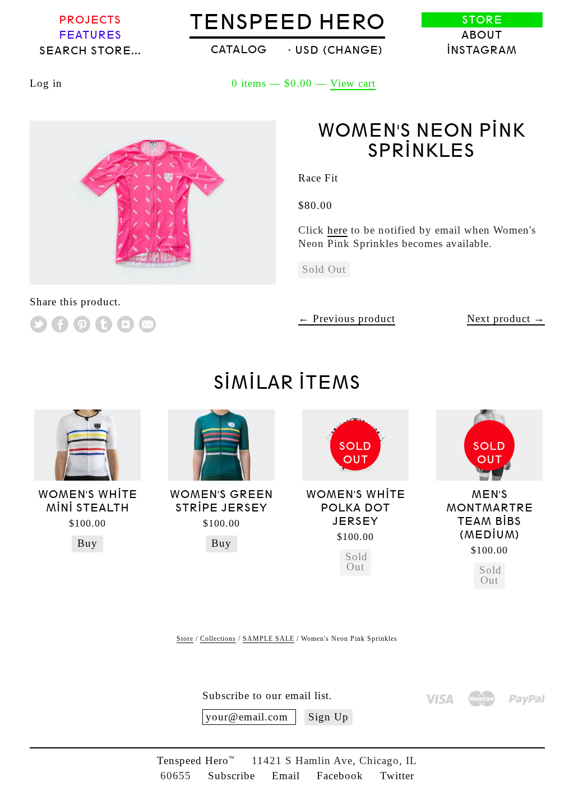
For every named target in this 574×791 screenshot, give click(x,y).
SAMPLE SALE (268, 639)
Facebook (340, 775)
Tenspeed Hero (287, 22)
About (481, 35)
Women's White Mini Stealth (87, 501)
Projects (90, 19)
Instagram (482, 50)
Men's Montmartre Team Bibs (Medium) (489, 514)
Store (482, 19)
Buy (87, 543)
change (352, 50)
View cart (353, 83)
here (337, 230)
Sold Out (356, 562)
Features (90, 35)
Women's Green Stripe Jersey (221, 501)
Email (286, 775)
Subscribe (231, 775)
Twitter (397, 775)
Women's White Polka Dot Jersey (355, 508)
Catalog (239, 49)
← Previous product (346, 318)
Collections (218, 639)
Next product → (506, 318)
